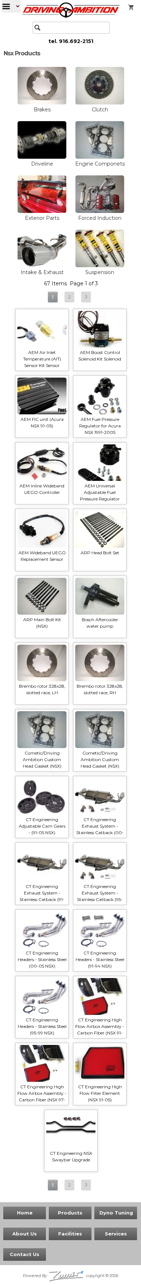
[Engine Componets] (100, 157)
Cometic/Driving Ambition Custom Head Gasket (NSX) (42, 759)
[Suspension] (100, 265)
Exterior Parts (42, 218)
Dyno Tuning (116, 1213)
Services (116, 1234)
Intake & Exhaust (42, 272)
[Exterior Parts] (42, 211)
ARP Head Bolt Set (100, 552)
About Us (24, 1234)
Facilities (70, 1234)
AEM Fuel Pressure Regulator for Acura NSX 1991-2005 (100, 426)
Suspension (99, 272)
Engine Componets (100, 164)
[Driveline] (42, 157)
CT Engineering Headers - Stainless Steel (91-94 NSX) (100, 959)
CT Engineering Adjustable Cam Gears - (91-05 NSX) (42, 826)
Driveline (42, 164)
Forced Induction (99, 218)
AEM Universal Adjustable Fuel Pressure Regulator (100, 492)
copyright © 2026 (70, 1275)
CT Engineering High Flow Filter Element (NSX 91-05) (100, 1093)
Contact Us (24, 1254)
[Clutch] (100, 103)
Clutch (100, 109)
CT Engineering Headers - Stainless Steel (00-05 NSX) (42, 959)
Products (70, 1213)
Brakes (42, 109)
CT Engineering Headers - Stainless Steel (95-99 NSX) (42, 1026)
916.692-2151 (76, 41)
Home (25, 1213)
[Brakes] (42, 103)
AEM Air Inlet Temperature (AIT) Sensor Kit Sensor (42, 359)
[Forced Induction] (100, 211)
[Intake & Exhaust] (42, 265)
